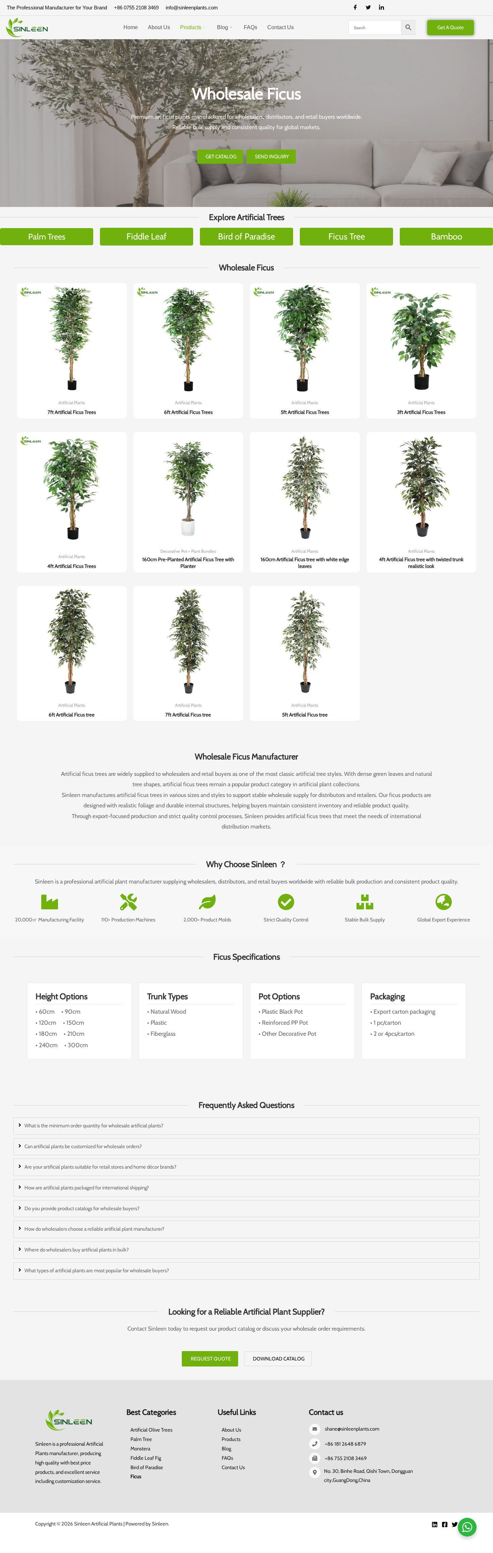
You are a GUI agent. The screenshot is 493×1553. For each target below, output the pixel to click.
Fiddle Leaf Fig (145, 1458)
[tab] (246, 1126)
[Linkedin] (435, 1524)
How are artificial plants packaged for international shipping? (86, 1188)
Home (130, 27)
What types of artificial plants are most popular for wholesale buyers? (96, 1271)
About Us (159, 27)
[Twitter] (371, 8)
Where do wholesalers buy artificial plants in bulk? (76, 1250)
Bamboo (446, 236)
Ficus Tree (346, 236)
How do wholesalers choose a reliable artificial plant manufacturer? (94, 1229)
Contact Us (280, 27)
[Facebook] (358, 8)
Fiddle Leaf (146, 236)
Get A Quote (450, 27)
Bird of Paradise (246, 236)
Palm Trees (46, 236)
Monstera (140, 1449)
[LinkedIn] (384, 8)
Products (190, 27)
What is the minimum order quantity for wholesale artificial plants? (93, 1126)
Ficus (135, 1477)
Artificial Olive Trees (151, 1430)
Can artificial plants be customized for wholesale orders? (83, 1146)
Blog (222, 27)
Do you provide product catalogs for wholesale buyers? (82, 1209)
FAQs (250, 27)
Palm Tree (141, 1439)
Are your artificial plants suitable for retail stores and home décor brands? (100, 1167)
